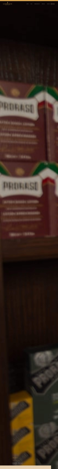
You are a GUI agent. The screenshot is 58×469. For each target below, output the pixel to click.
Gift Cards (20, 463)
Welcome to (15, 457)
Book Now (14, 463)
